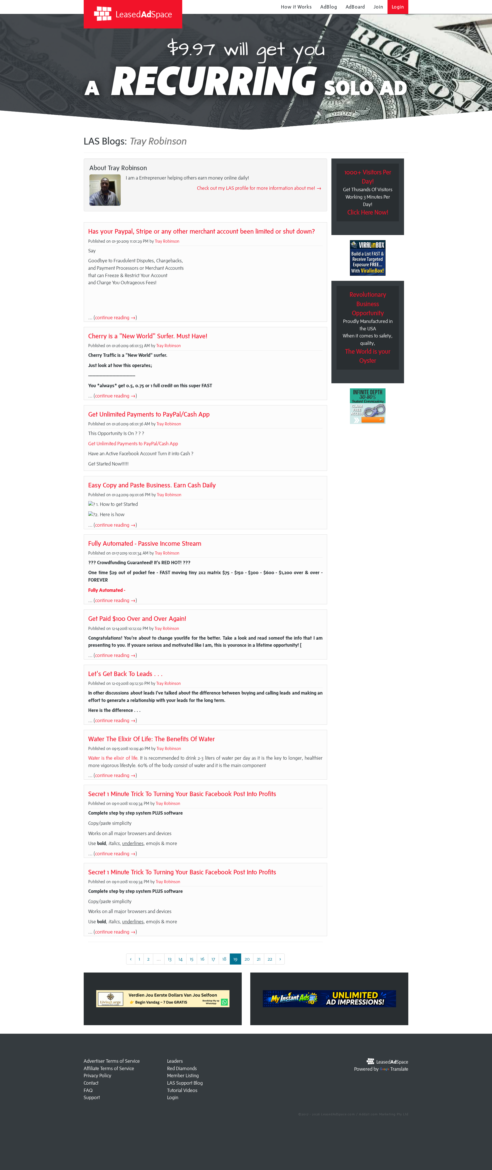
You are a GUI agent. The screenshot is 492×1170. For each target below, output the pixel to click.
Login (398, 7)
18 (224, 959)
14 (181, 959)
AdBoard (355, 7)
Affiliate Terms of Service (109, 1068)
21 (259, 959)
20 (247, 959)
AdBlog (328, 7)
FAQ (88, 1090)
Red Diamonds (182, 1068)
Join (378, 7)
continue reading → (115, 317)
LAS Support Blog (185, 1083)
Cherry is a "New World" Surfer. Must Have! (147, 336)
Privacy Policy (97, 1075)
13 (169, 959)
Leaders (175, 1061)
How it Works (296, 7)
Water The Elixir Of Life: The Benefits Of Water (151, 739)
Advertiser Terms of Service (112, 1061)
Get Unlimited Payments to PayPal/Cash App (149, 414)
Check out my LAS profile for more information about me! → (259, 188)
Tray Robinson (167, 241)
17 (213, 959)
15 (191, 959)
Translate (399, 1069)
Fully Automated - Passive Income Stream (144, 543)
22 (270, 959)
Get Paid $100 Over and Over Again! (137, 618)
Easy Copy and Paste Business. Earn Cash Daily (152, 485)
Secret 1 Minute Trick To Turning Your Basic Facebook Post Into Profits (182, 794)
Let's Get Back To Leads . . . (125, 673)
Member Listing (183, 1075)
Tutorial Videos (182, 1090)
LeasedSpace (143, 14)
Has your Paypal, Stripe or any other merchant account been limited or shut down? (201, 231)
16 (202, 959)
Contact (91, 1083)
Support (92, 1097)
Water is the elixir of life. (113, 758)
